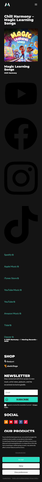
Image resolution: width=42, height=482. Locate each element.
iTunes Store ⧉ (11, 278)
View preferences (21, 472)
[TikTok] (21, 243)
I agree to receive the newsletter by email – (20, 406)
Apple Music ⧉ (11, 266)
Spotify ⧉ (9, 254)
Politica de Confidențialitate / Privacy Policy (25, 478)
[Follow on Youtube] (11, 422)
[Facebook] (21, 149)
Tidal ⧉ (7, 325)
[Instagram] (21, 196)
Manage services (20, 452)
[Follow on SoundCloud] (6, 422)
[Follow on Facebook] (21, 422)
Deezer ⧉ (9, 336)
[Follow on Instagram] (16, 422)
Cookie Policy (7, 478)
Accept (21, 460)
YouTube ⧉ (9, 301)
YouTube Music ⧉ (13, 289)
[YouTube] (21, 107)
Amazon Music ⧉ (12, 313)
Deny (21, 466)
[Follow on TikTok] (26, 422)
